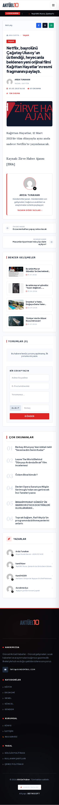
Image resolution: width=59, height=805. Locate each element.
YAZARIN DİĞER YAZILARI (29, 210)
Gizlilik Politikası (15, 753)
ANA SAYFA (13, 35)
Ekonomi (10, 692)
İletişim (9, 731)
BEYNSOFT (34, 793)
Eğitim (8, 687)
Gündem (9, 709)
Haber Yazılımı (31, 787)
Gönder (29, 416)
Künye (8, 725)
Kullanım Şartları (15, 758)
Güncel (9, 704)
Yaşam (26, 35)
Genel (8, 698)
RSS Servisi (11, 737)
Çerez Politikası (14, 764)
